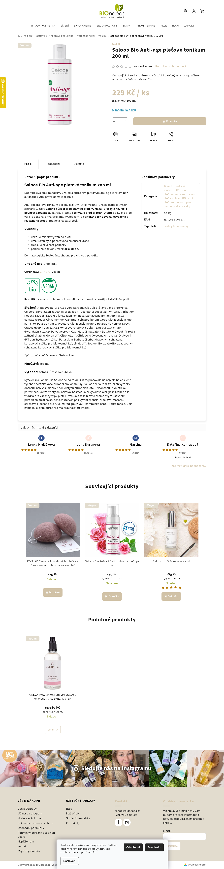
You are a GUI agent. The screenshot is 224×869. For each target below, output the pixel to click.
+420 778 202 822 (126, 814)
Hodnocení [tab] (53, 163)
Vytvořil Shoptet (197, 864)
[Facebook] (118, 822)
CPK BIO (45, 271)
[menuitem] (42, 26)
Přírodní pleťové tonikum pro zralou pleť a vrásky (178, 202)
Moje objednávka (29, 851)
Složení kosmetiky (78, 818)
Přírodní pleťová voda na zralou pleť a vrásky (179, 194)
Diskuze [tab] (79, 163)
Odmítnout (133, 847)
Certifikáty (73, 823)
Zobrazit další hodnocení (187, 465)
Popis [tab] (28, 163)
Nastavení (69, 861)
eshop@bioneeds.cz (127, 810)
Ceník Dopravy (27, 808)
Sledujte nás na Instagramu (116, 768)
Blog (69, 808)
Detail (50, 729)
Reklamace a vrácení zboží (35, 823)
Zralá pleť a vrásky (176, 226)
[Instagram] (127, 822)
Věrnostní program (30, 813)
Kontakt (23, 846)
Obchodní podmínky (31, 828)
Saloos (116, 44)
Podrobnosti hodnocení (170, 66)
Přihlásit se (172, 846)
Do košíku (171, 121)
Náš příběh (73, 813)
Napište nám (26, 841)
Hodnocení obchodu (31, 818)
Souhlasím (154, 847)
